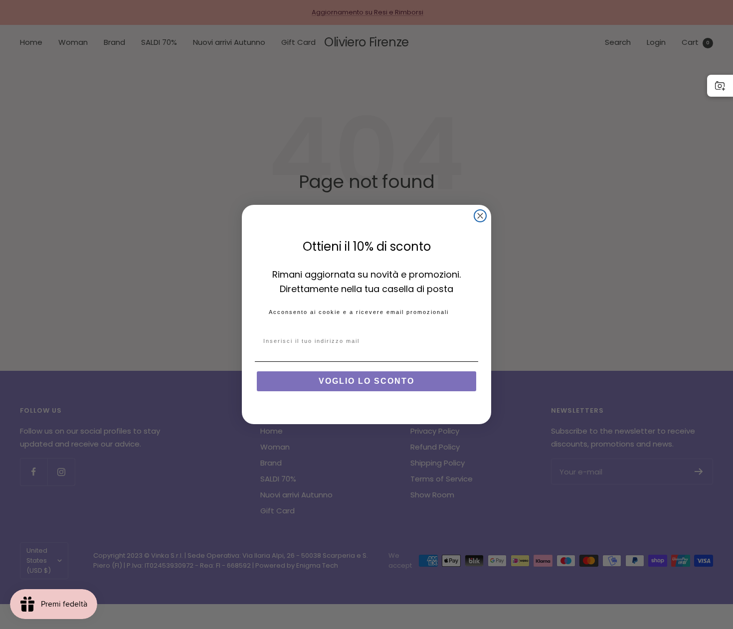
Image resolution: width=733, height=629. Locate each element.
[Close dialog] (480, 216)
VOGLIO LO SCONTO (366, 381)
